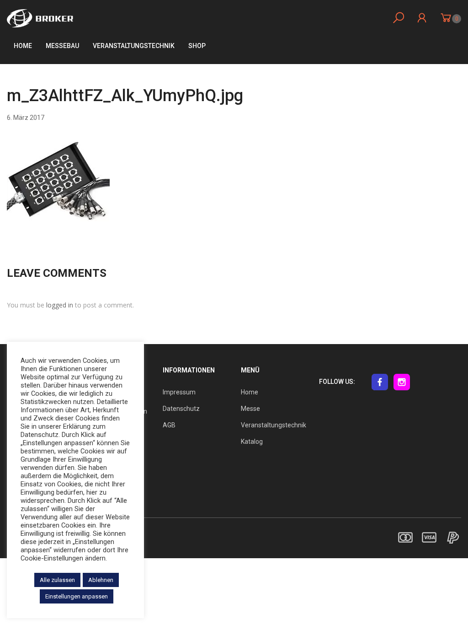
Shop (197, 45)
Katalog (252, 441)
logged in (59, 305)
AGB (169, 425)
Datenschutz (181, 408)
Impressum (179, 392)
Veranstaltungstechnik (273, 425)
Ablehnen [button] (100, 580)
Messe (250, 408)
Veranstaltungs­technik (134, 45)
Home (23, 45)
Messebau (62, 45)
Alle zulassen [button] (57, 580)
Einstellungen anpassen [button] (76, 596)
